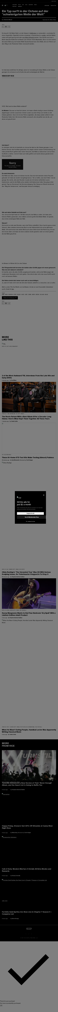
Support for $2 (30, 513)
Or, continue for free (30, 521)
